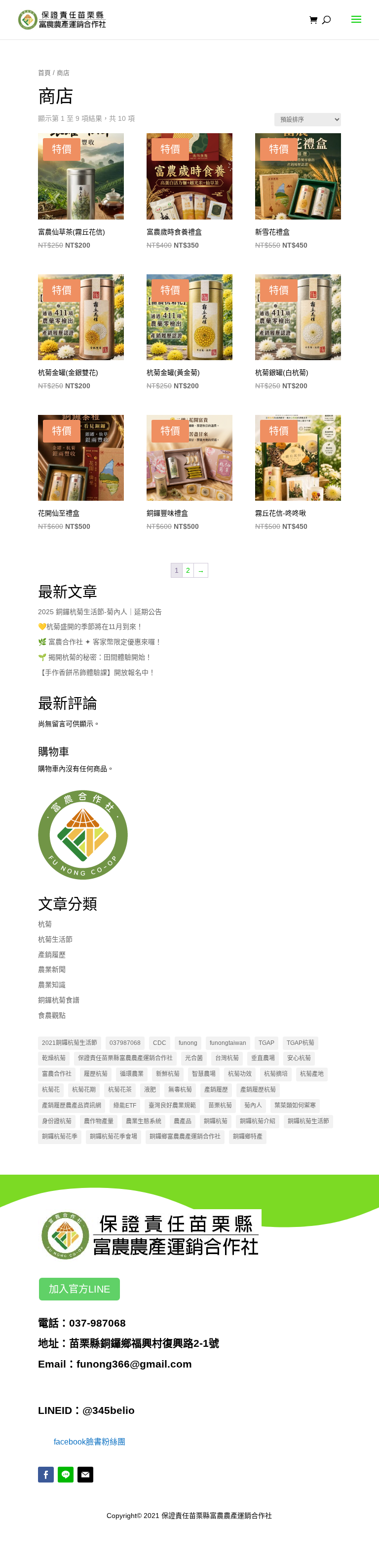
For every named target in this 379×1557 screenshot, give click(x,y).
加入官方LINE (79, 1289)
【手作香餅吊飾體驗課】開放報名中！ (96, 672)
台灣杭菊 (227, 1058)
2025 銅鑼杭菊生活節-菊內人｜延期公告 (100, 612)
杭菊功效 (240, 1074)
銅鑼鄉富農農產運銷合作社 (185, 1136)
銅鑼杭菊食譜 (58, 1000)
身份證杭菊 (57, 1121)
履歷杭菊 (96, 1074)
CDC (159, 1042)
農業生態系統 (143, 1121)
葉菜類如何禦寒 (295, 1105)
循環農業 (132, 1074)
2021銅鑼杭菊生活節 (69, 1042)
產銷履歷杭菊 (258, 1089)
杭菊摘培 (276, 1074)
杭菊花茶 (120, 1089)
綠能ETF (125, 1105)
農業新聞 (52, 969)
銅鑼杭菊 (215, 1121)
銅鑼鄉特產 (248, 1136)
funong (188, 1042)
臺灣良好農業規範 (172, 1105)
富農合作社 (57, 1074)
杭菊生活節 (55, 939)
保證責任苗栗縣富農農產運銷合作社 (125, 1058)
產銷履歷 (52, 955)
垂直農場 (263, 1058)
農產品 (182, 1121)
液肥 (150, 1089)
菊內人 (253, 1105)
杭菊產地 (312, 1074)
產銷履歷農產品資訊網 (71, 1105)
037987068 (125, 1042)
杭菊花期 (84, 1089)
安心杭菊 (299, 1058)
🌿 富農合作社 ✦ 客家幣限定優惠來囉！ (100, 642)
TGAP (266, 1042)
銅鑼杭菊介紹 (257, 1121)
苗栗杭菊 (220, 1105)
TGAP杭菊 (300, 1042)
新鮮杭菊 (168, 1074)
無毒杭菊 (180, 1089)
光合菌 (194, 1058)
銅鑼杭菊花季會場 (113, 1136)
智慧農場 (204, 1074)
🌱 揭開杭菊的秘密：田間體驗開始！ (95, 657)
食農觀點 (52, 1015)
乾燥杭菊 (54, 1058)
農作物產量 (99, 1121)
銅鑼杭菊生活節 (308, 1121)
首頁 (44, 72)
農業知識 (52, 985)
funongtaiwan (228, 1042)
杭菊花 (51, 1089)
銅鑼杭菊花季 (59, 1136)
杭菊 (45, 924)
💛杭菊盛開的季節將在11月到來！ (90, 626)
